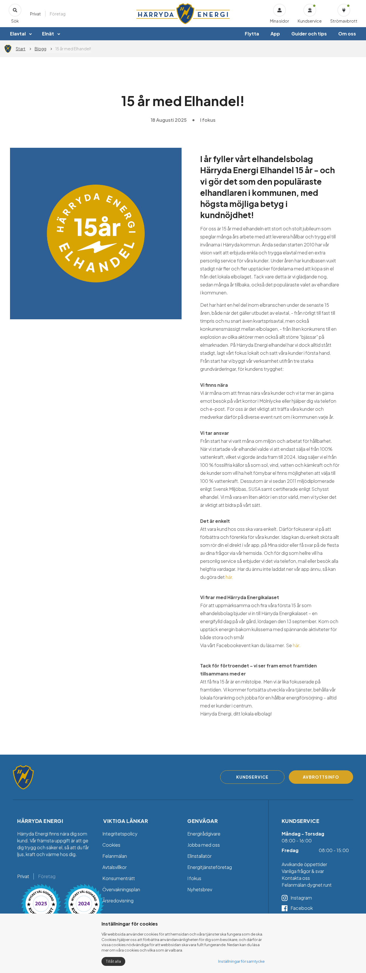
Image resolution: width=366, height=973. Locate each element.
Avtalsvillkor (114, 867)
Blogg (40, 48)
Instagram (301, 898)
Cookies (111, 845)
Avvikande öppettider (304, 864)
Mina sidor (279, 20)
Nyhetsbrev (199, 889)
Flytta (252, 34)
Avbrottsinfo (321, 776)
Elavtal (18, 34)
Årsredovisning (118, 901)
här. (229, 577)
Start (20, 48)
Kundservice (310, 20)
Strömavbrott (343, 20)
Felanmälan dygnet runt (307, 885)
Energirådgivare (203, 834)
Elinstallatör (199, 856)
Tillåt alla (113, 961)
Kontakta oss (296, 878)
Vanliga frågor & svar (303, 871)
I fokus (194, 878)
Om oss (347, 34)
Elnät (48, 34)
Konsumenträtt (118, 878)
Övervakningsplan (121, 889)
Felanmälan (114, 856)
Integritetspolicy (120, 834)
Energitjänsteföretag (209, 867)
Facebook (302, 908)
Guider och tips (309, 34)
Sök (15, 20)
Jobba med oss (203, 845)
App (275, 34)
